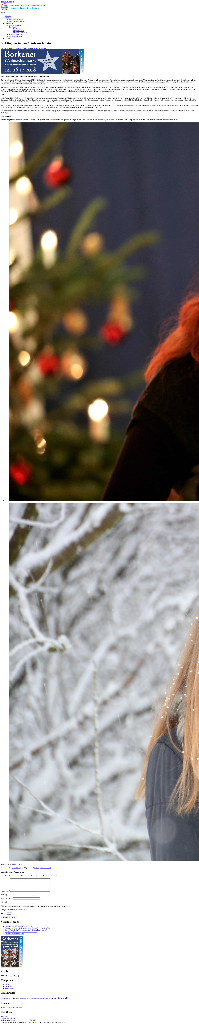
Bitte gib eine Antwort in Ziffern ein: (13, 910)
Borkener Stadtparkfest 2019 (14, 934)
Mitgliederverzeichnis (20, 33)
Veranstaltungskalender (16, 21)
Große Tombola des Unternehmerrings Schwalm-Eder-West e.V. (26, 930)
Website (3, 902)
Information (9, 23)
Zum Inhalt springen (7, 2)
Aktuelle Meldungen (16, 19)
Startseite (8, 16)
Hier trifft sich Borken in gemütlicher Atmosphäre (21, 932)
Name (3, 894)
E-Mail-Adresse (6, 898)
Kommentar (5, 891)
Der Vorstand (17, 29)
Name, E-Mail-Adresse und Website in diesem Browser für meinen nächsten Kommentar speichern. (35, 906)
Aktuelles (8, 18)
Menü (3, 12)
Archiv (3, 976)
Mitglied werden (18, 31)
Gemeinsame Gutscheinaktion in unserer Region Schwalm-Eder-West (27, 928)
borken (36, 868)
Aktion (7, 985)
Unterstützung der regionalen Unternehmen (19, 926)
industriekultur (35, 998)
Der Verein (12, 27)
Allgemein (8, 986)
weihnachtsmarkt (45, 868)
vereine (46, 998)
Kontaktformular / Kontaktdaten (11, 1007)
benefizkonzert (4, 998)
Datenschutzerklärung (8, 1018)
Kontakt (7, 38)
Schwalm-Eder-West (16, 34)
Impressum (4, 1016)
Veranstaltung (16, 868)
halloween (29, 998)
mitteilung (41, 998)
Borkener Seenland (15, 36)
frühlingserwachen (21, 998)
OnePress (46, 1022)
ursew (44, 48)
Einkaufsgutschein (15, 25)
